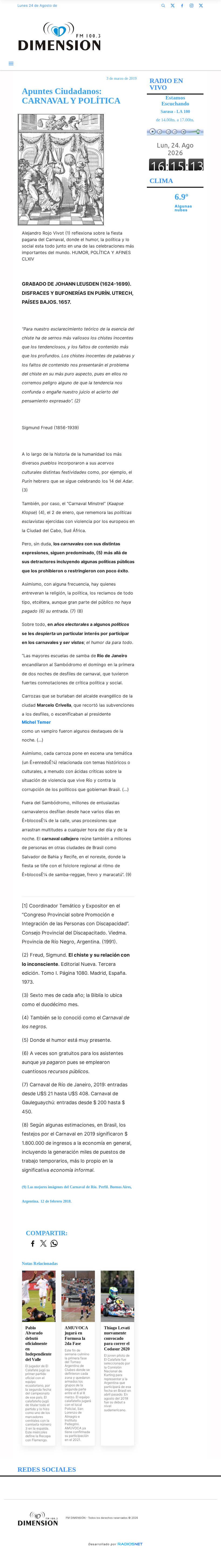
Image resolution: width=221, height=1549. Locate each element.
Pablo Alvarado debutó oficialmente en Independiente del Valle (38, 1344)
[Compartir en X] (43, 1243)
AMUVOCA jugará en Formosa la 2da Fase (76, 1336)
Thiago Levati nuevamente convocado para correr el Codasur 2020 (117, 1338)
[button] (163, 5)
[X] (172, 5)
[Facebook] (182, 5)
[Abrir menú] (11, 63)
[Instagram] (191, 5)
